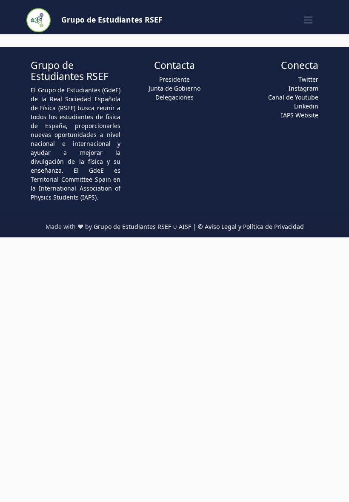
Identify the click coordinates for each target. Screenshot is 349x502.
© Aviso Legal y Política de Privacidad (251, 226)
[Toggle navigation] (308, 20)
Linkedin (306, 106)
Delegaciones (174, 97)
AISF (185, 226)
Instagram (303, 88)
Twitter (308, 79)
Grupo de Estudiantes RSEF (132, 226)
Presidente (174, 79)
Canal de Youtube (293, 97)
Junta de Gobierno (174, 88)
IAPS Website (299, 115)
